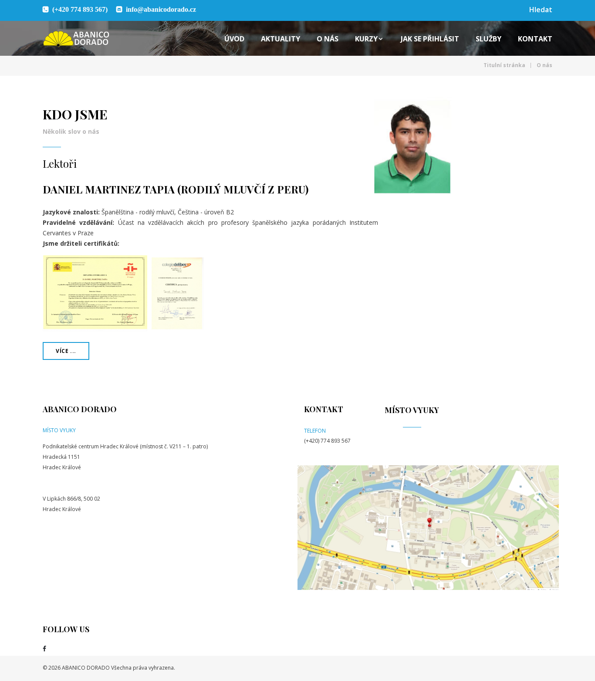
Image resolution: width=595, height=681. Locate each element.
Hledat (540, 9)
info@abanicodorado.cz (161, 9)
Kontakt (535, 38)
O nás (327, 38)
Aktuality (280, 38)
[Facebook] (44, 649)
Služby (488, 38)
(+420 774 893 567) (80, 9)
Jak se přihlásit (430, 38)
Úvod (234, 38)
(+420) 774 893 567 (327, 440)
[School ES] (76, 38)
